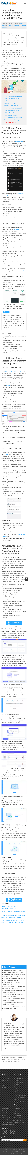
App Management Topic (14, 25)
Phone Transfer (5, 1117)
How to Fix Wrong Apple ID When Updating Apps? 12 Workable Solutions (13, 971)
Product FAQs (18, 1118)
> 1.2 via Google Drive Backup (12, 105)
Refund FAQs (17, 1115)
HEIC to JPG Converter (7, 1124)
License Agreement (17, 1153)
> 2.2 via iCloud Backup (10, 115)
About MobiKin (5, 1078)
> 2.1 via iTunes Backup (10, 113)
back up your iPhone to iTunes (13, 371)
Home (3, 1057)
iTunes (8, 385)
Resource (9, 1057)
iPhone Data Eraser (6, 1122)
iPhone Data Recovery (7, 1120)
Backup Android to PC (20, 1102)
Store (3, 1085)
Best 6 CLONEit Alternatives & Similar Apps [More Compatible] (13, 1007)
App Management (18, 1057)
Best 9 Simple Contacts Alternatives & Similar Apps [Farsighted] (13, 999)
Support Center (18, 1120)
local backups (19, 141)
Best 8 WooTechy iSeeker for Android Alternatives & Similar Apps (13, 987)
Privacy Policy (14, 1151)
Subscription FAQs (19, 1109)
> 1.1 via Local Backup (10, 103)
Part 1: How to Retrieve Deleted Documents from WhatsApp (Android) (13, 98)
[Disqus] (14, 944)
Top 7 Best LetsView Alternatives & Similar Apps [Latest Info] (12, 983)
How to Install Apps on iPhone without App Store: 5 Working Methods (14, 975)
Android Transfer (6, 1113)
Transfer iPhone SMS (20, 1095)
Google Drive (17, 229)
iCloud (6, 454)
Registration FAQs (19, 1111)
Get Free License (6, 1087)
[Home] (9, 3)
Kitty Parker (7, 1023)
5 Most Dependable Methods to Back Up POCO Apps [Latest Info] (13, 979)
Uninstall (3, 1090)
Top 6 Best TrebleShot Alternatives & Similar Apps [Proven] (13, 1003)
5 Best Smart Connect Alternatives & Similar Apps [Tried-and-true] (13, 995)
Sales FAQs (17, 1113)
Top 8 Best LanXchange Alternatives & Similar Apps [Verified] (13, 991)
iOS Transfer (4, 1115)
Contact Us (4, 1080)
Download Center (19, 1122)
